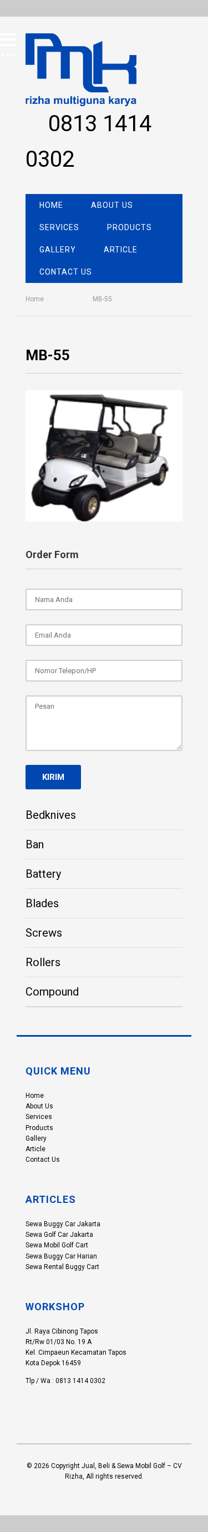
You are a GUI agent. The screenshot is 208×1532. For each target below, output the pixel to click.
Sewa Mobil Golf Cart (57, 1245)
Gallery (57, 249)
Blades (42, 903)
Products (129, 227)
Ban (35, 844)
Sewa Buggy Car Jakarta (63, 1224)
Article (121, 249)
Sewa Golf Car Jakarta (59, 1234)
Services (59, 227)
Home (51, 205)
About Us (112, 205)
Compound (52, 991)
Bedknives (51, 815)
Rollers (43, 962)
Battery (43, 874)
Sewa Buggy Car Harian (61, 1256)
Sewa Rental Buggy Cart (62, 1267)
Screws (44, 932)
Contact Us (65, 271)
